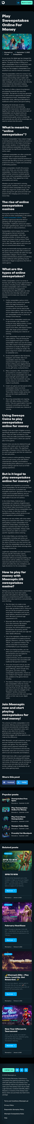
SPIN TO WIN (11, 875)
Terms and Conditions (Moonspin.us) (16, 1101)
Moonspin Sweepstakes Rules (14, 1114)
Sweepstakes (17, 54)
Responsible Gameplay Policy (14, 1109)
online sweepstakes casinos (13, 217)
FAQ (5, 1118)
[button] (18, 3)
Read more (10, 891)
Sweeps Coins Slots (19, 826)
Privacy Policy (9, 1105)
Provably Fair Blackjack (21, 833)
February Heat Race (15, 926)
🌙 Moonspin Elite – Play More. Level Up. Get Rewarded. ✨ (17, 977)
